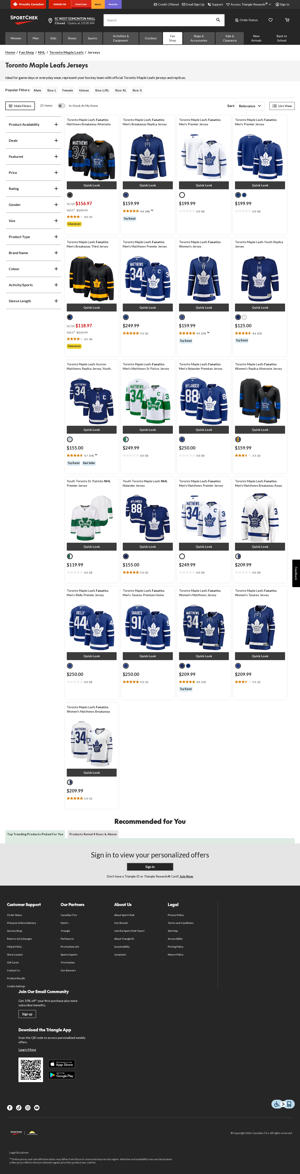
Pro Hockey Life (70, 946)
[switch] (78, 106)
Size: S (137, 90)
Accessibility (175, 938)
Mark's (65, 923)
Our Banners (68, 970)
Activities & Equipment (121, 38)
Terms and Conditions (181, 923)
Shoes (72, 38)
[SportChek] (81, 4)
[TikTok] (19, 1107)
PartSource (67, 938)
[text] (92, 217)
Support (217, 4)
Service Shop (14, 930)
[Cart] (287, 20)
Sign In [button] (284, 4)
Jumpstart (120, 954)
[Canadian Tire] (60, 4)
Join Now (186, 876)
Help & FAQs (14, 946)
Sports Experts (69, 954)
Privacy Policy (176, 915)
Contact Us (13, 970)
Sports (92, 38)
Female (67, 90)
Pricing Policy (176, 946)
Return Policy (176, 954)
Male (37, 90)
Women (16, 38)
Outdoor (151, 38)
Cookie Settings (16, 986)
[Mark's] (98, 4)
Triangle (65, 930)
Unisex (84, 90)
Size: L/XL (102, 90)
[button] (218, 20)
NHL (41, 52)
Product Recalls (16, 978)
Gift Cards (13, 962)
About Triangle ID (124, 938)
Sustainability (122, 946)
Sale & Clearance (230, 38)
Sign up (27, 1014)
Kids (53, 38)
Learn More (27, 1049)
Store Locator (15, 954)
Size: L (51, 90)
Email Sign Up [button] (195, 4)
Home (10, 52)
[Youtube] (37, 1107)
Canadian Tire (69, 915)
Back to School (282, 38)
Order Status (249, 20)
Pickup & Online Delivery (21, 923)
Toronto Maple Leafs (66, 52)
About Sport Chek (124, 915)
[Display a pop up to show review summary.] (153, 211)
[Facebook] (10, 1107)
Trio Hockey (68, 962)
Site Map (173, 930)
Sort (231, 106)
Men (36, 38)
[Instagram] (28, 1107)
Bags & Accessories (198, 38)
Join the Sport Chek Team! (129, 930)
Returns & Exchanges (19, 938)
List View (285, 106)
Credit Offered (168, 4)
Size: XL (120, 90)
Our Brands (121, 923)
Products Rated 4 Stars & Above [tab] (93, 834)
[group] (92, 224)
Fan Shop (172, 38)
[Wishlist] (270, 20)
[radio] (70, 195)
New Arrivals (256, 38)
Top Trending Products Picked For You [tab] (35, 834)
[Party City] (113, 4)
